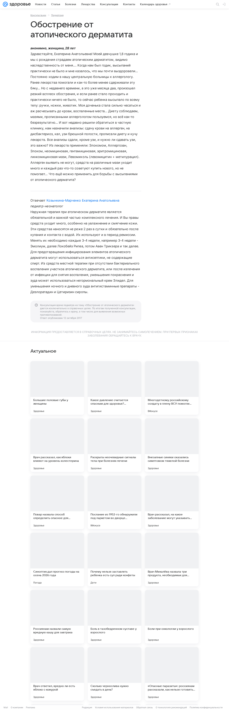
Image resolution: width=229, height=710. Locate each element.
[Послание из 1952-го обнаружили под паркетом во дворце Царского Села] (114, 502)
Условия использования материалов (114, 707)
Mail (6, 707)
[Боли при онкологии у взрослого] (172, 617)
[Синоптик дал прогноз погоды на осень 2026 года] (57, 559)
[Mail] (5, 4)
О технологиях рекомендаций (171, 707)
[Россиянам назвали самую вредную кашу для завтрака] (57, 617)
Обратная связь (144, 707)
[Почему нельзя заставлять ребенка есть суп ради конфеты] (114, 559)
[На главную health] (19, 4)
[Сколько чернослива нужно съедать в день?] (114, 674)
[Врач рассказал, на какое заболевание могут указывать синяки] (172, 502)
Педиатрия (57, 15)
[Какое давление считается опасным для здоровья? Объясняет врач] (114, 388)
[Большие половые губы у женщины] (57, 388)
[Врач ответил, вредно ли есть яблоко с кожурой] (57, 674)
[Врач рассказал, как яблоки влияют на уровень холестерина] (57, 445)
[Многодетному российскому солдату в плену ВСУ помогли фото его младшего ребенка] (172, 388)
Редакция (87, 707)
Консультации (38, 15)
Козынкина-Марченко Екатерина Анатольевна (83, 200)
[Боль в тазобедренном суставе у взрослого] (114, 617)
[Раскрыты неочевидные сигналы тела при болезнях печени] (114, 445)
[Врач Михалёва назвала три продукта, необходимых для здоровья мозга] (172, 559)
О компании (17, 707)
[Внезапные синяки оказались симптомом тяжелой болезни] (172, 445)
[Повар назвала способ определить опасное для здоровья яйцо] (57, 502)
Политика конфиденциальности (206, 707)
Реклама (30, 707)
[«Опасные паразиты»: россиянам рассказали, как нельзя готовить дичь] (172, 674)
